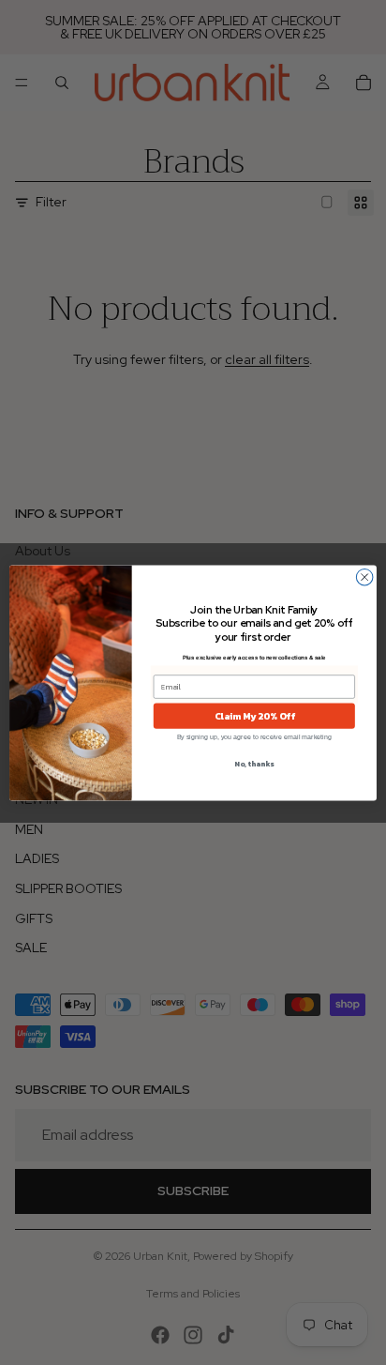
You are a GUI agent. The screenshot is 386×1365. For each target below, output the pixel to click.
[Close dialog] (364, 577)
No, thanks (254, 763)
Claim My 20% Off (254, 715)
